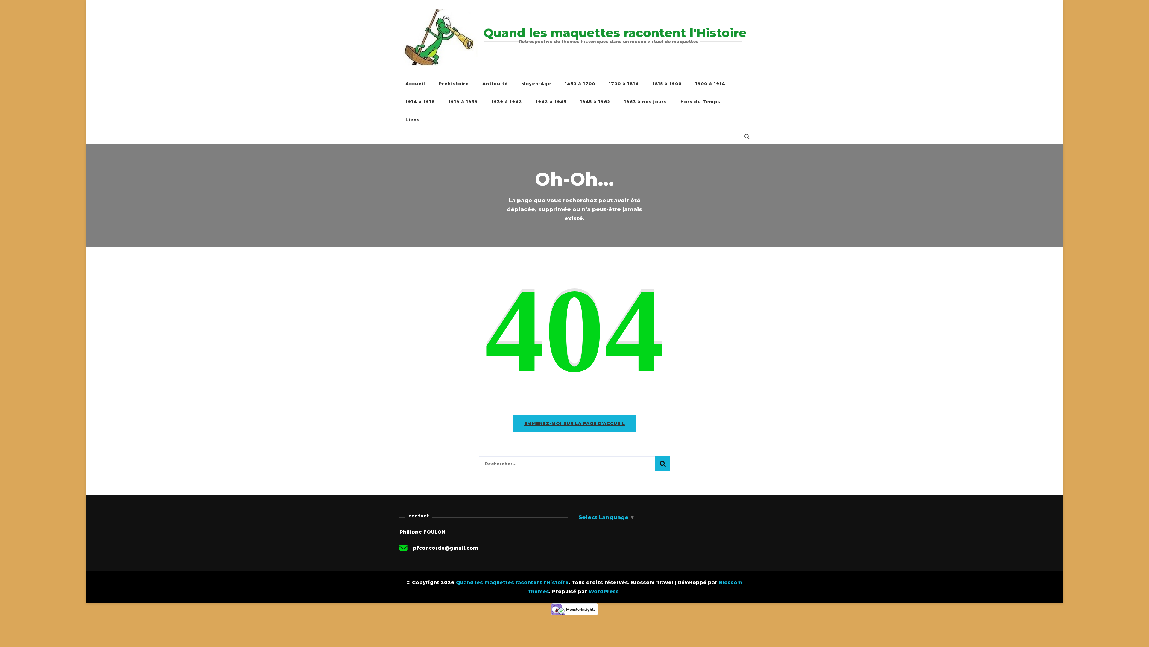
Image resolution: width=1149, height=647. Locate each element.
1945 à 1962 (595, 101)
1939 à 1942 (506, 101)
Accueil (415, 83)
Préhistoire (454, 83)
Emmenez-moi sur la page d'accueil (574, 423)
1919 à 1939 (463, 101)
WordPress (604, 591)
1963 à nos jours (645, 101)
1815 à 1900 (667, 83)
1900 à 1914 (710, 83)
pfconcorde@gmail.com (445, 548)
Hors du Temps (700, 101)
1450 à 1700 (580, 83)
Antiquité (495, 83)
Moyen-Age (536, 83)
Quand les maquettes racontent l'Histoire (615, 32)
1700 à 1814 (624, 83)
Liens (412, 119)
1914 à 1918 (420, 101)
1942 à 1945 (551, 101)
